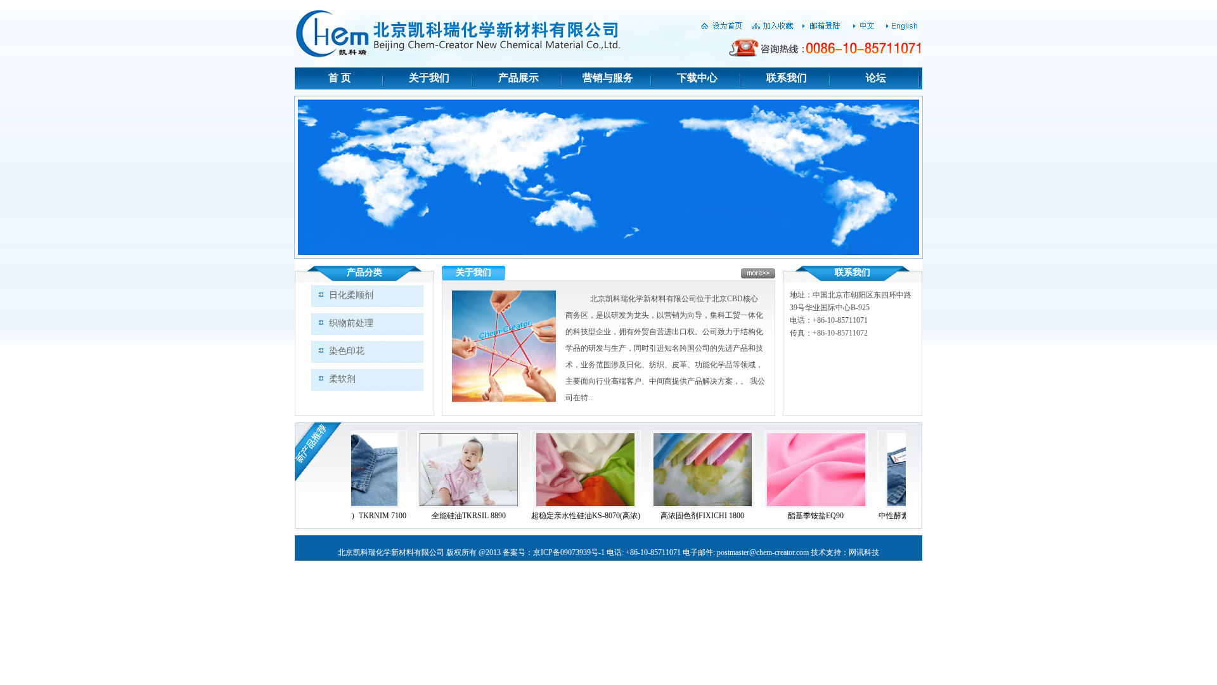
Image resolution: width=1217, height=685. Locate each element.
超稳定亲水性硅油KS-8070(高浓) (537, 515)
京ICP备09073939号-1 (569, 552)
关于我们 (429, 77)
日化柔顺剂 (351, 295)
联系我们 (786, 77)
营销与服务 (608, 77)
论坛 (876, 77)
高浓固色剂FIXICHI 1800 (654, 515)
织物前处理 (351, 323)
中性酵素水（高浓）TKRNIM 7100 (888, 515)
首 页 (339, 77)
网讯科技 (864, 552)
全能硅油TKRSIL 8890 (420, 515)
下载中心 (697, 77)
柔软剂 (342, 379)
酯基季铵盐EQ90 (767, 515)
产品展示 (518, 77)
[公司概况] (504, 399)
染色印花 (346, 351)
